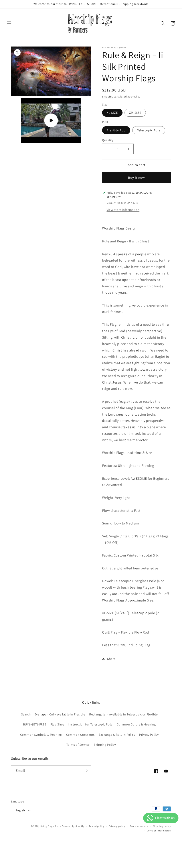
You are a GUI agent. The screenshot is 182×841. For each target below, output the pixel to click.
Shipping (107, 96)
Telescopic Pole (148, 130)
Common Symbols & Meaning (41, 735)
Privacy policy (117, 826)
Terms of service (139, 826)
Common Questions (80, 735)
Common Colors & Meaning (136, 724)
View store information (123, 210)
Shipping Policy (105, 745)
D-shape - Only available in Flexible (60, 714)
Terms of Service (78, 745)
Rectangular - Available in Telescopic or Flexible (123, 714)
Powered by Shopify (72, 826)
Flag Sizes (57, 724)
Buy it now (136, 177)
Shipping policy (162, 826)
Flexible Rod (116, 130)
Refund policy (96, 826)
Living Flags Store (50, 826)
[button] (9, 23)
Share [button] (111, 659)
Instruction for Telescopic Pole (90, 724)
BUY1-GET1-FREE (34, 724)
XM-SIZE (135, 113)
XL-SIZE (112, 113)
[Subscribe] (86, 771)
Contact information (159, 830)
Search (26, 714)
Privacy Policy (148, 735)
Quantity (107, 140)
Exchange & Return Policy (117, 735)
